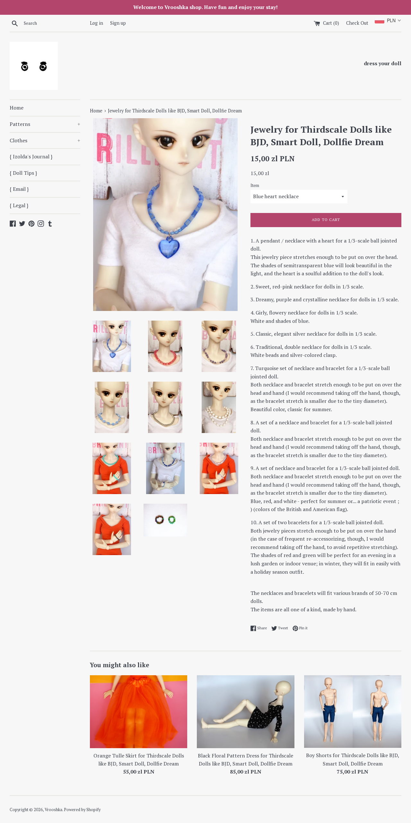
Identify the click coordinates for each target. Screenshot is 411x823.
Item (254, 185)
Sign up (118, 23)
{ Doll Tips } (23, 172)
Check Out (357, 23)
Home (16, 107)
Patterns (45, 124)
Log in (96, 23)
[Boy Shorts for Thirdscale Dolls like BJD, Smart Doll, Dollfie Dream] (352, 711)
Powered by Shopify (82, 809)
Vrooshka (53, 809)
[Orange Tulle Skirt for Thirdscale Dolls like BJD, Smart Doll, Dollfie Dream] (138, 711)
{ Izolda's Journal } (31, 156)
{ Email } (19, 188)
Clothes (45, 140)
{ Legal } (19, 205)
